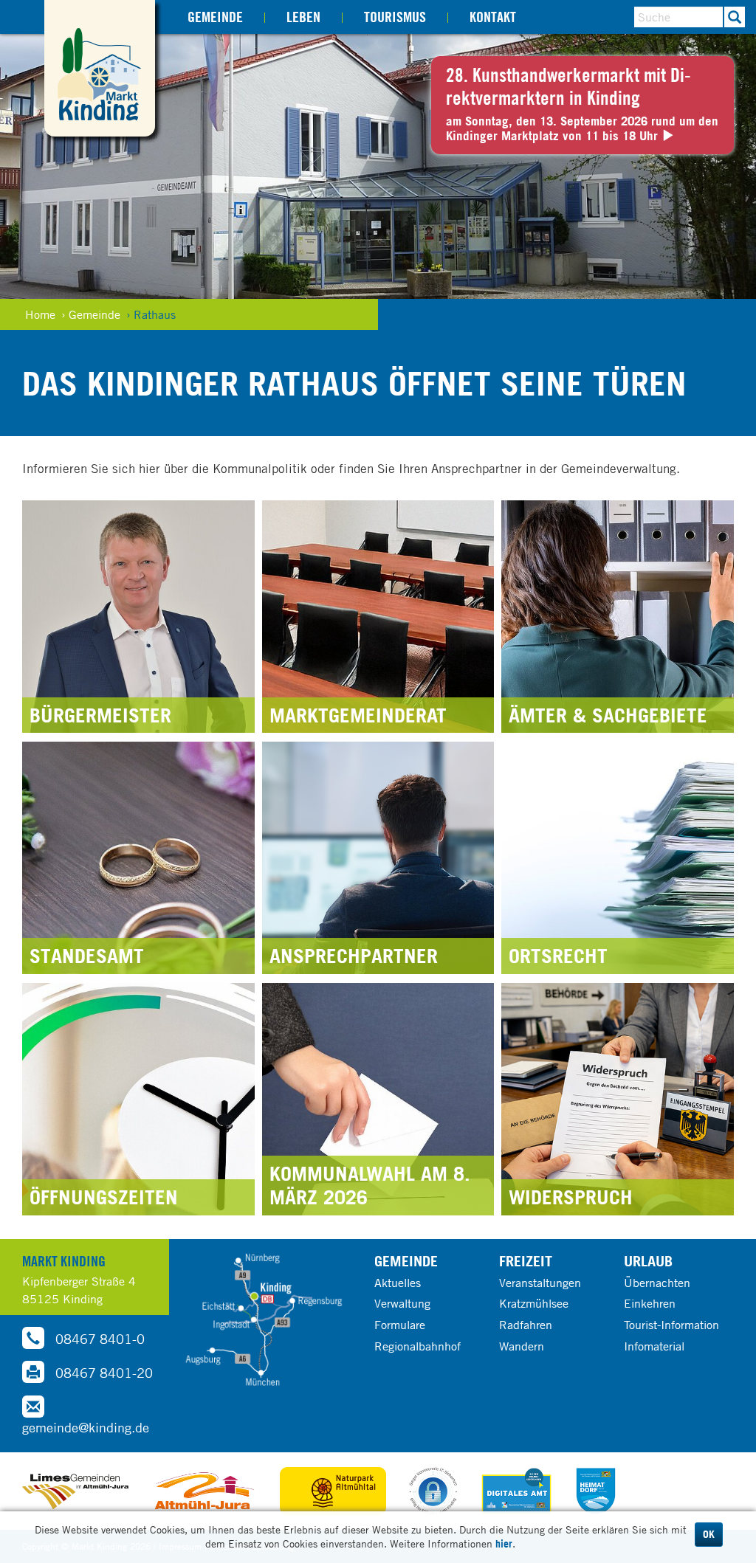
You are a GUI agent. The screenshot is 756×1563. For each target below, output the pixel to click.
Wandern (521, 1346)
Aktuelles (397, 1282)
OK (709, 1534)
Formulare (399, 1324)
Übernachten (657, 1282)
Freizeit (525, 1260)
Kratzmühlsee (533, 1303)
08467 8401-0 (98, 1339)
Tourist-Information (671, 1324)
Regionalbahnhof (417, 1346)
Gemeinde (215, 16)
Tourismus (395, 16)
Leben (303, 16)
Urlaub (648, 1260)
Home (40, 314)
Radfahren (525, 1324)
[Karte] (264, 1320)
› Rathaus (151, 314)
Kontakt (493, 16)
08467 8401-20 (102, 1372)
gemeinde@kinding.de (85, 1427)
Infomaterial (654, 1346)
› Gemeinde (90, 314)
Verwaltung (402, 1303)
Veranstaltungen (540, 1282)
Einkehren (650, 1303)
